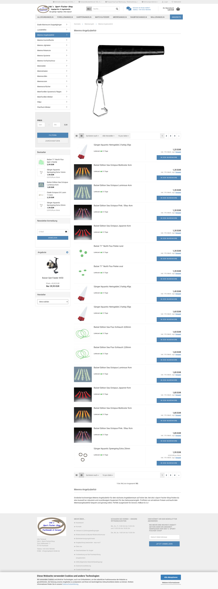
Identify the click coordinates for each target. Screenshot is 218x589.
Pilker (39, 102)
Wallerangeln (157, 17)
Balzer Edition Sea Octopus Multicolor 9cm (113, 408)
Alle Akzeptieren (171, 577)
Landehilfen (41, 30)
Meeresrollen (42, 76)
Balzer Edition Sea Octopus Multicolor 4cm (113, 165)
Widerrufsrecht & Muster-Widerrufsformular (90, 535)
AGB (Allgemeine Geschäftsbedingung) (89, 562)
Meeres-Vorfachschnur (46, 61)
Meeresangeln (120, 17)
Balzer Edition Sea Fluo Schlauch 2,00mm (112, 347)
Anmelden (52, 238)
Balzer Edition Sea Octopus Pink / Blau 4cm (113, 205)
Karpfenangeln (84, 17)
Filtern (53, 135)
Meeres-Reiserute (44, 50)
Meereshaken (42, 71)
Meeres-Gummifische (45, 40)
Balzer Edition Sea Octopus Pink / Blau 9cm (113, 428)
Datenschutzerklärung (70, 584)
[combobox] (92, 135)
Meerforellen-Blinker (45, 97)
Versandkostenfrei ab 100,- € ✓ (91, 2)
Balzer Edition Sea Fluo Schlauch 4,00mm (112, 327)
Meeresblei (41, 66)
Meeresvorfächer (43, 87)
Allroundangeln (45, 17)
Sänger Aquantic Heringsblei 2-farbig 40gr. (112, 286)
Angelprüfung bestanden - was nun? (88, 542)
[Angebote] (67, 252)
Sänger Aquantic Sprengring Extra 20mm (112, 448)
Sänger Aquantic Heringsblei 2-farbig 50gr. (112, 307)
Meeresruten (42, 81)
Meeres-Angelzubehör (45, 35)
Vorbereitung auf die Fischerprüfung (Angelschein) (88, 556)
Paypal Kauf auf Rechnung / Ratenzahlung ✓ (122, 2)
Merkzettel (177, 2)
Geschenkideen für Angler (84, 550)
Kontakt (78, 526)
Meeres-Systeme (43, 56)
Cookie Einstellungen (83, 570)
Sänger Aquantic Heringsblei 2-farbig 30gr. (112, 145)
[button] (76, 135)
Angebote (176, 17)
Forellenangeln (65, 17)
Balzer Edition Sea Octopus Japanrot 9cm (112, 388)
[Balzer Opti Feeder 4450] (53, 265)
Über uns (79, 546)
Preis (39, 120)
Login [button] (165, 2)
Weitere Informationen (171, 583)
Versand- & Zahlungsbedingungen (87, 531)
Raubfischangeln (138, 17)
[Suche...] (117, 9)
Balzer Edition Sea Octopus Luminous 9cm (113, 367)
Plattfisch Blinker (43, 107)
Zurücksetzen (52, 141)
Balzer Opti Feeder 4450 (52, 278)
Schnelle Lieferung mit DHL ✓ (64, 2)
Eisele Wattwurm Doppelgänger (49, 25)
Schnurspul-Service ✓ (150, 2)
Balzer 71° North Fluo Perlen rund (108, 246)
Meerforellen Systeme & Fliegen (49, 92)
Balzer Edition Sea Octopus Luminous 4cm (113, 185)
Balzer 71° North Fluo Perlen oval (108, 266)
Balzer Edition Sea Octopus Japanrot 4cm (112, 226)
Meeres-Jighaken (44, 45)
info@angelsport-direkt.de (51, 551)
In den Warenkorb (169, 157)
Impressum (80, 523)
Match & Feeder (102, 17)
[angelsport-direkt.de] (60, 9)
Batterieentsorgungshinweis (85, 538)
